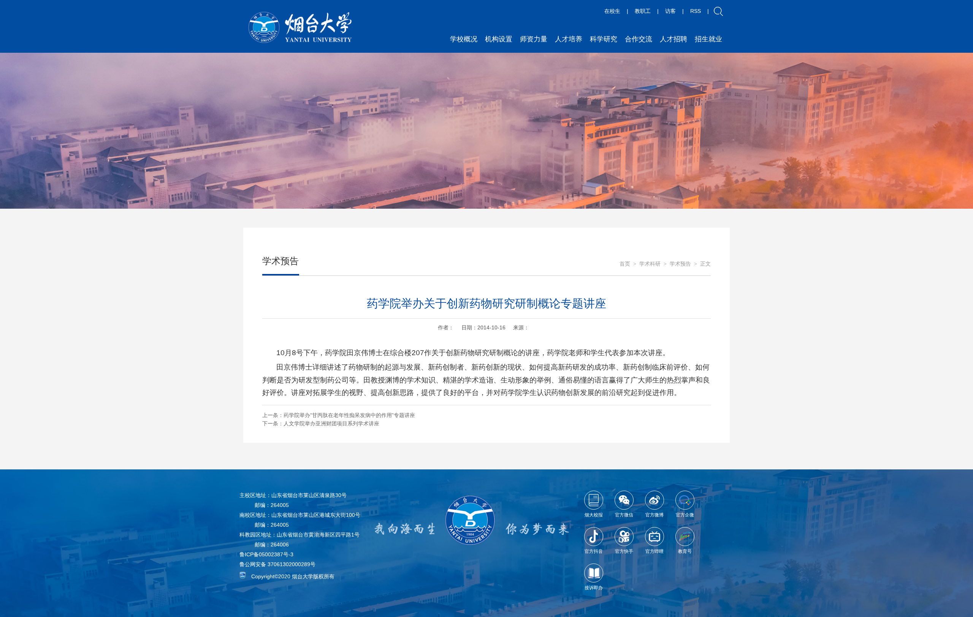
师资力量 (533, 39)
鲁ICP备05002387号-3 (266, 554)
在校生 (612, 11)
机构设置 (498, 39)
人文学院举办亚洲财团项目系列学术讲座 (331, 423)
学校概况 (463, 39)
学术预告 (680, 264)
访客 (670, 11)
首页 (625, 264)
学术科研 (650, 264)
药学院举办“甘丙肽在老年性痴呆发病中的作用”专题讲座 (349, 415)
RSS (695, 11)
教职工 (643, 11)
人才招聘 (673, 39)
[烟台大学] (300, 27)
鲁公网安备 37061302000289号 (277, 564)
